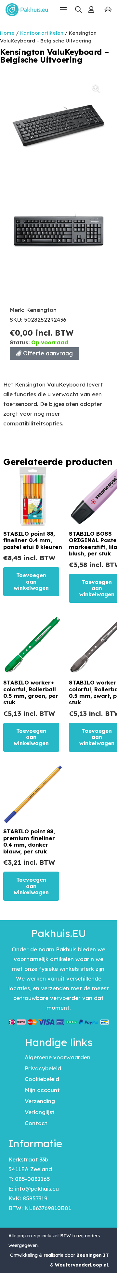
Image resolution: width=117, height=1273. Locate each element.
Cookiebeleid (42, 1079)
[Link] (91, 10)
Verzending (40, 1101)
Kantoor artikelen (41, 33)
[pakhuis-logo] (27, 9)
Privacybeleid (43, 1068)
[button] (78, 9)
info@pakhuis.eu (37, 1188)
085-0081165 (32, 1178)
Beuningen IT (92, 1255)
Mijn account (42, 1090)
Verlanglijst (40, 1112)
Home (7, 33)
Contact (36, 1123)
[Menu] (63, 10)
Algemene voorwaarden (57, 1057)
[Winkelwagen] (108, 9)
